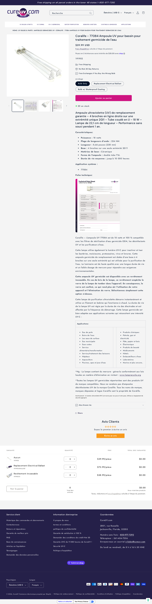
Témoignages (12, 550)
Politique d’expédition (123, 594)
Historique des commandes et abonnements (25, 520)
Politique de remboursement (63, 594)
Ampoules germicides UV (44, 30)
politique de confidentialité (64, 529)
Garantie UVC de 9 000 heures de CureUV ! (72, 542)
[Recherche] (90, 13)
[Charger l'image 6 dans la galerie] (57, 106)
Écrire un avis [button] (110, 435)
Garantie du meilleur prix (17, 533)
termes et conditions (62, 524)
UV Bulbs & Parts (25, 30)
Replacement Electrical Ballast (107, 83)
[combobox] (71, 12)
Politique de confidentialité (85, 594)
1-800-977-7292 (106, 2)
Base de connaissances (16, 542)
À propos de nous (61, 520)
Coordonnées (138, 594)
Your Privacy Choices (81, 601)
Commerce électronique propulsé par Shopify (35, 594)
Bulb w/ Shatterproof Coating (91, 89)
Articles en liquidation (15, 546)
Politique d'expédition (62, 550)
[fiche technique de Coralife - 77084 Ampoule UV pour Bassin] (97, 232)
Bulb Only (82, 83)
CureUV (16, 594)
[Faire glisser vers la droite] (66, 105)
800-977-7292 (127, 534)
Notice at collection (65, 601)
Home (15, 30)
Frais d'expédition (82, 49)
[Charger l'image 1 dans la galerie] (18, 106)
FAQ (8, 537)
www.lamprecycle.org (130, 374)
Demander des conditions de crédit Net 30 (71, 537)
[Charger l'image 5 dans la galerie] (44, 106)
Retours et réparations (15, 529)
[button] (110, 405)
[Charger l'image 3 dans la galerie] (31, 106)
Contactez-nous (12, 524)
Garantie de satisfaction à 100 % (67, 533)
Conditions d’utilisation (105, 594)
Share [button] (80, 413)
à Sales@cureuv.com (135, 541)
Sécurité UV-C (59, 546)
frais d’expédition (114, 493)
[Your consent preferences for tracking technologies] (148, 600)
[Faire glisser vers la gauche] (8, 105)
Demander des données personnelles (22, 555)
